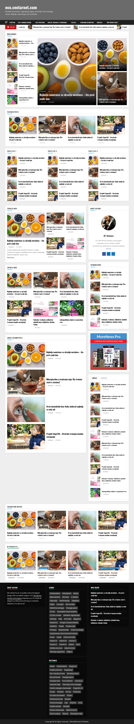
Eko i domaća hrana (24, 22)
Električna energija (57, 608)
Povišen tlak (70, 626)
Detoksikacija (64, 601)
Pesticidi (60, 692)
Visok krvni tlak (69, 637)
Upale (59, 637)
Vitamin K (62, 644)
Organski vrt (65, 314)
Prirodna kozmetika (87, 22)
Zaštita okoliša (55, 706)
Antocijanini (66, 593)
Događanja (102, 132)
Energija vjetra (71, 608)
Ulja (66, 703)
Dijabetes (75, 601)
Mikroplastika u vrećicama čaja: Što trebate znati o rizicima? (49, 574)
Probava (53, 630)
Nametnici (53, 622)
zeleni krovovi (70, 648)
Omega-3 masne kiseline (69, 622)
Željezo (69, 652)
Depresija (53, 601)
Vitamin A (53, 641)
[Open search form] (128, 22)
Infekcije (53, 619)
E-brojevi (60, 604)
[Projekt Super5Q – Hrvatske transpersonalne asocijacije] (12, 77)
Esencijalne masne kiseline (67, 612)
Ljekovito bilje (55, 684)
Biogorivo (73, 666)
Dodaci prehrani (56, 670)
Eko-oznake (70, 604)
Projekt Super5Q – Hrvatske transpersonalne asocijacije (107, 574)
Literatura (110, 132)
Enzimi (52, 612)
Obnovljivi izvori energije (72, 684)
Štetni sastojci (104, 97)
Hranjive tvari (55, 681)
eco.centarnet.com (21, 7)
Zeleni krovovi (71, 710)
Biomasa (65, 597)
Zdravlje (99, 22)
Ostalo (73, 22)
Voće (80, 703)
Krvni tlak (67, 619)
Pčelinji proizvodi (56, 699)
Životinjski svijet (112, 22)
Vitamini (73, 703)
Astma (75, 593)
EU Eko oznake (55, 615)
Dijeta (52, 604)
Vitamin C (72, 641)
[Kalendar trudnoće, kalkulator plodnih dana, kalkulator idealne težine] (12, 88)
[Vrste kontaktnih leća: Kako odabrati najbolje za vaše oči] (12, 66)
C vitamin (74, 597)
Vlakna (71, 644)
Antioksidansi (55, 593)
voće (78, 644)
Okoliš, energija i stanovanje (57, 22)
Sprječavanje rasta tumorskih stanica (63, 633)
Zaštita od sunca (56, 648)
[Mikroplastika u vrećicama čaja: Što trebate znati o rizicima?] (112, 88)
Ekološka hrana (72, 673)
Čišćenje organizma (57, 652)
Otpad (61, 626)
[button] (6, 22)
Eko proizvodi (40, 22)
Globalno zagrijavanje (71, 615)
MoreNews (74, 722)
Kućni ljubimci (67, 681)
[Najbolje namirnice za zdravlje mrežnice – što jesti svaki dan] (67, 71)
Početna (12, 22)
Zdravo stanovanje (57, 710)
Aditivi (52, 666)
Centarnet (11, 578)
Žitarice (65, 714)
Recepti (67, 699)
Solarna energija (77, 630)
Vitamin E (53, 644)
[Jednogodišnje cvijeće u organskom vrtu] (12, 100)
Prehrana (43, 91)
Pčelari (69, 695)
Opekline (53, 626)
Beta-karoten (55, 597)
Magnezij (77, 619)
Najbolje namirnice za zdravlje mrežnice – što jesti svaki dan (21, 574)
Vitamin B (63, 641)
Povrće (68, 692)
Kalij (60, 619)
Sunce (52, 637)
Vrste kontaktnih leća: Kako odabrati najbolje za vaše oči (80, 574)
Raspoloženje (64, 630)
